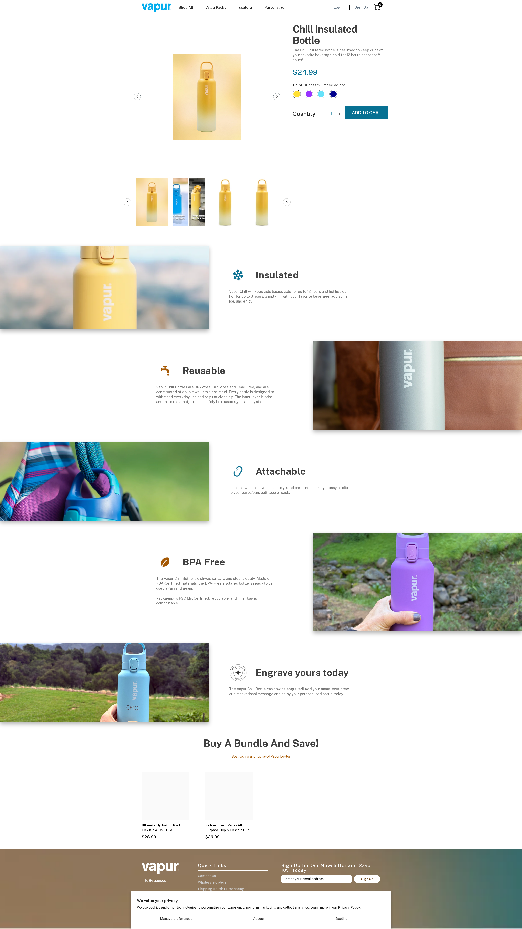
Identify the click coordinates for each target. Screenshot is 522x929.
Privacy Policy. (349, 907)
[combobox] (309, 464)
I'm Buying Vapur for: (301, 455)
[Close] (329, 415)
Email (291, 479)
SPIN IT (309, 504)
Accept (258, 919)
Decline (341, 919)
